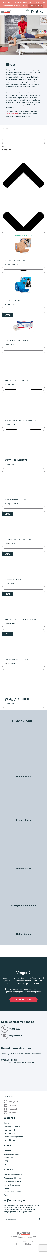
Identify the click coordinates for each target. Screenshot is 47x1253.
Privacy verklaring (23, 1244)
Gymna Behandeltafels (13, 1126)
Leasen (7, 1188)
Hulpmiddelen (9, 1140)
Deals (6, 1123)
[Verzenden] (39, 1219)
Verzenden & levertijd (12, 1182)
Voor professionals (11, 1154)
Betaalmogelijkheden (12, 1178)
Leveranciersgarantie (12, 1192)
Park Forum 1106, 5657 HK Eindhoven (17, 1063)
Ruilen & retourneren (12, 1185)
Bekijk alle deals (36, 6)
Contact (7, 1164)
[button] (41, 11)
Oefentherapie (10, 1133)
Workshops (8, 1157)
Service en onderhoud (13, 1175)
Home (3, 128)
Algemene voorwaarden (23, 1241)
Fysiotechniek (9, 1130)
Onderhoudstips (10, 1195)
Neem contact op (12, 114)
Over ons (7, 1151)
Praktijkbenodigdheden (13, 1137)
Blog (6, 1161)
